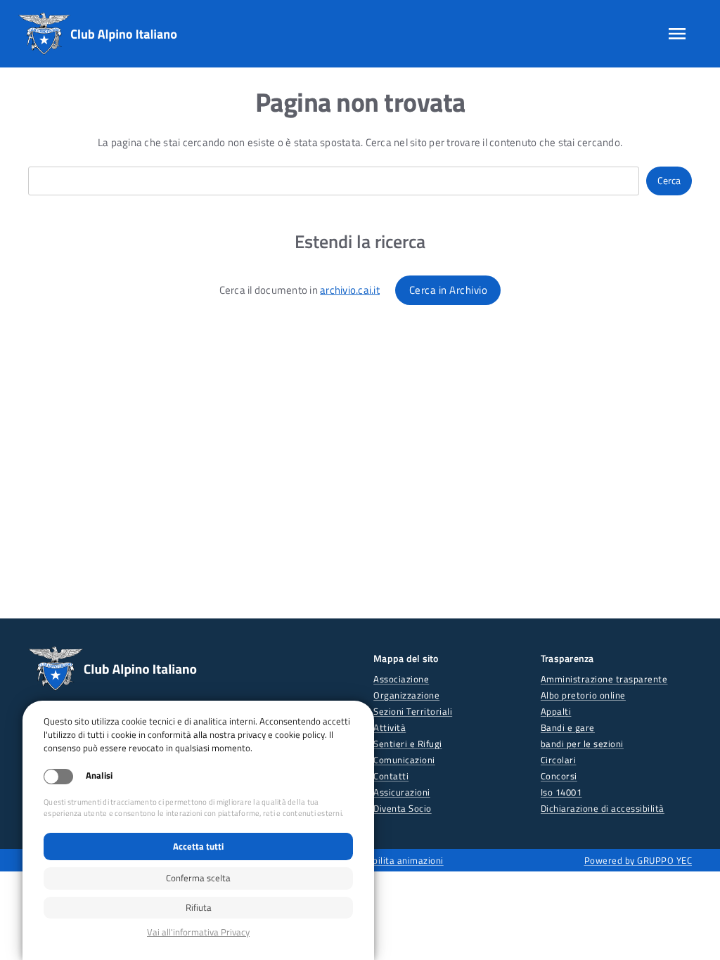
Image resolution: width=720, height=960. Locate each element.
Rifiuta (199, 907)
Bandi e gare (568, 727)
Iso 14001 (561, 792)
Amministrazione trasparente (604, 679)
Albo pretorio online (583, 695)
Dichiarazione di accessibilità (602, 808)
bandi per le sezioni (582, 744)
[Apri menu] (677, 33)
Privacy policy (198, 932)
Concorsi (559, 776)
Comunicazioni (404, 760)
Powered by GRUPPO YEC (638, 860)
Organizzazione (406, 695)
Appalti (556, 711)
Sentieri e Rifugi (407, 744)
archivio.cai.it (350, 290)
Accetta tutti (198, 846)
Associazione (401, 679)
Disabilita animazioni (399, 860)
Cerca (669, 180)
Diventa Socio (402, 808)
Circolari (559, 760)
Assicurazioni (401, 792)
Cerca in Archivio (448, 290)
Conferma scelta (198, 878)
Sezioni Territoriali (412, 711)
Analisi (99, 775)
